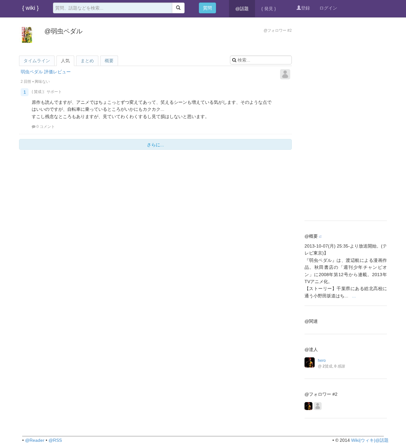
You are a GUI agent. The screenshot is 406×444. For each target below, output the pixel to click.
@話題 (242, 8)
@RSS (55, 440)
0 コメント (45, 126)
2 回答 (26, 81)
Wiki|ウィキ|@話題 (370, 440)
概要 (109, 60)
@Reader (34, 440)
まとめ (87, 60)
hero (322, 360)
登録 (305, 7)
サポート (54, 91)
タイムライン (36, 60)
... (354, 295)
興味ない (42, 81)
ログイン (328, 7)
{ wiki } (30, 8)
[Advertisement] (345, 119)
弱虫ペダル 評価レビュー (46, 71)
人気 (65, 60)
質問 (207, 7)
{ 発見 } (268, 8)
